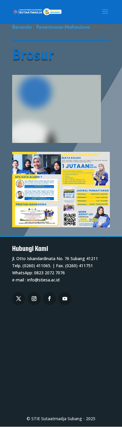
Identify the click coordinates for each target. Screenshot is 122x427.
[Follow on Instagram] (34, 298)
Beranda (22, 26)
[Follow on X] (18, 298)
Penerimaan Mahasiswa (63, 26)
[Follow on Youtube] (64, 298)
